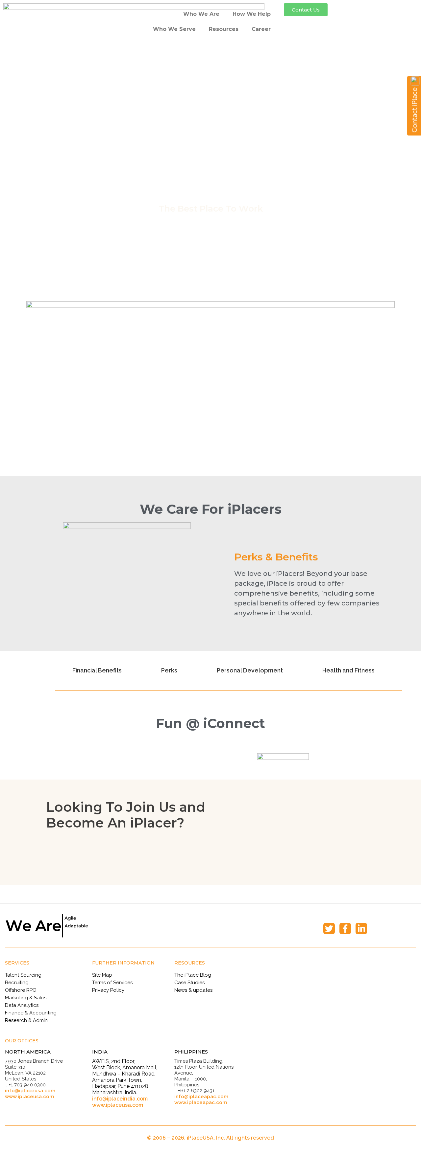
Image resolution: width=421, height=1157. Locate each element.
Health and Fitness (348, 670)
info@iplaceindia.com (120, 1099)
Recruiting (17, 983)
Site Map (102, 975)
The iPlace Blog (192, 975)
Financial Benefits (97, 670)
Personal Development (250, 670)
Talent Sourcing (23, 975)
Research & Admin (26, 1020)
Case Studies (189, 983)
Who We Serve (174, 29)
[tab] (99, 670)
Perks (169, 670)
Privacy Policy (108, 990)
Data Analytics (21, 1005)
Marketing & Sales (25, 998)
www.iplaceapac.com (200, 1102)
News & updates (193, 990)
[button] (306, 9)
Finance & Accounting (31, 1013)
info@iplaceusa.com (30, 1091)
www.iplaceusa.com (29, 1097)
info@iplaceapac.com (201, 1097)
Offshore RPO (21, 990)
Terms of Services (112, 983)
